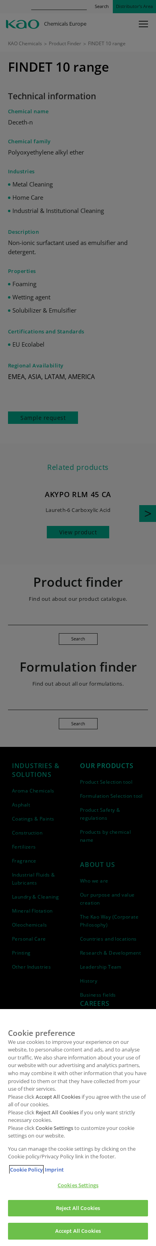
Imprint (54, 1169)
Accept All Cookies (78, 1230)
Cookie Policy (26, 1169)
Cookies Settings (78, 1185)
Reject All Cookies (78, 1208)
